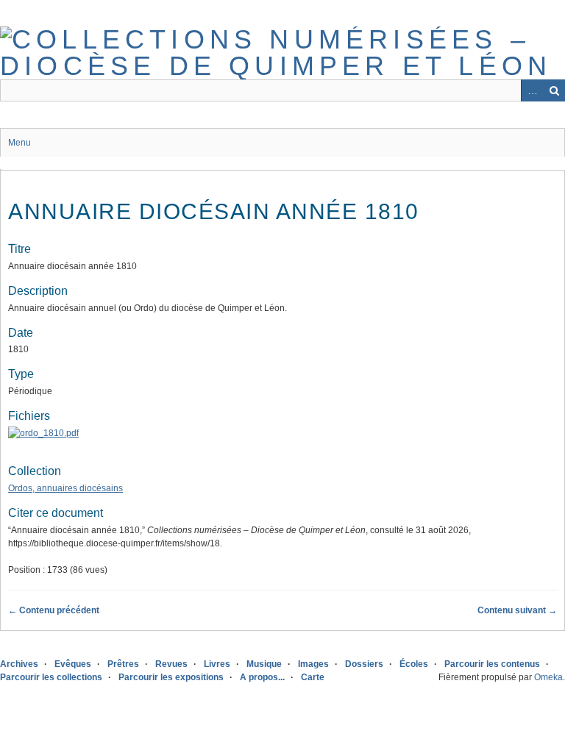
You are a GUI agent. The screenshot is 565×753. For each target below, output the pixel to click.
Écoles (413, 664)
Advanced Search (532, 90)
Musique (264, 664)
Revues (171, 664)
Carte (312, 677)
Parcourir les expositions (171, 677)
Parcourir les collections (51, 677)
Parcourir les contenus (492, 664)
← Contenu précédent (53, 610)
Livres (217, 664)
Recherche (554, 90)
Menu (19, 143)
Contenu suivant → (517, 610)
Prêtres (123, 664)
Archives (19, 664)
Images (313, 664)
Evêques (72, 664)
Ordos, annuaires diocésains (65, 488)
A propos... (262, 677)
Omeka (548, 677)
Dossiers (364, 664)
